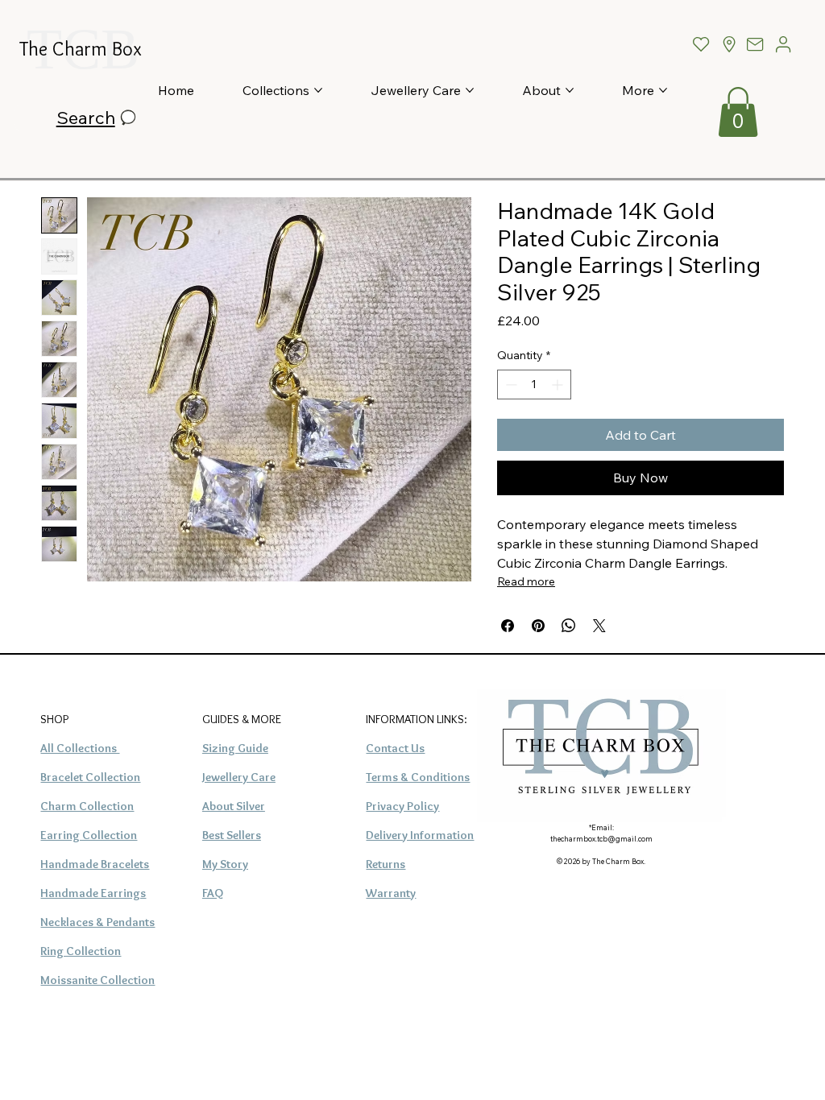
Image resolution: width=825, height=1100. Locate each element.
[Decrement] (510, 384)
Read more (526, 581)
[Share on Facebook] (507, 625)
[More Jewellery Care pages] (470, 90)
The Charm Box (80, 48)
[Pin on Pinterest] (538, 625)
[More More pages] (663, 90)
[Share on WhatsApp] (568, 625)
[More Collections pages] (318, 90)
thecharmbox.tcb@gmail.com (601, 838)
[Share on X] (599, 625)
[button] (738, 112)
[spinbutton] (534, 384)
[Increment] (559, 384)
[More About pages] (570, 90)
